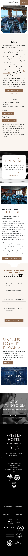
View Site (7, 363)
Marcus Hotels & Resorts (19, 507)
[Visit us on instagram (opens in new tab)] (17, 448)
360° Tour (13, 93)
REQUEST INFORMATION (14, 320)
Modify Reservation (7, 506)
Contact (5, 500)
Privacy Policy (6, 511)
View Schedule (9, 120)
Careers (4, 503)
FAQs (16, 503)
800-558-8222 (16, 469)
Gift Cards (17, 511)
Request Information (12, 258)
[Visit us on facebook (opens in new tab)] (11, 448)
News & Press (18, 514)
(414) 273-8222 (13, 467)
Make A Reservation (14, 90)
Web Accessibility (19, 500)
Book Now (24, 2)
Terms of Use (6, 514)
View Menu (8, 113)
